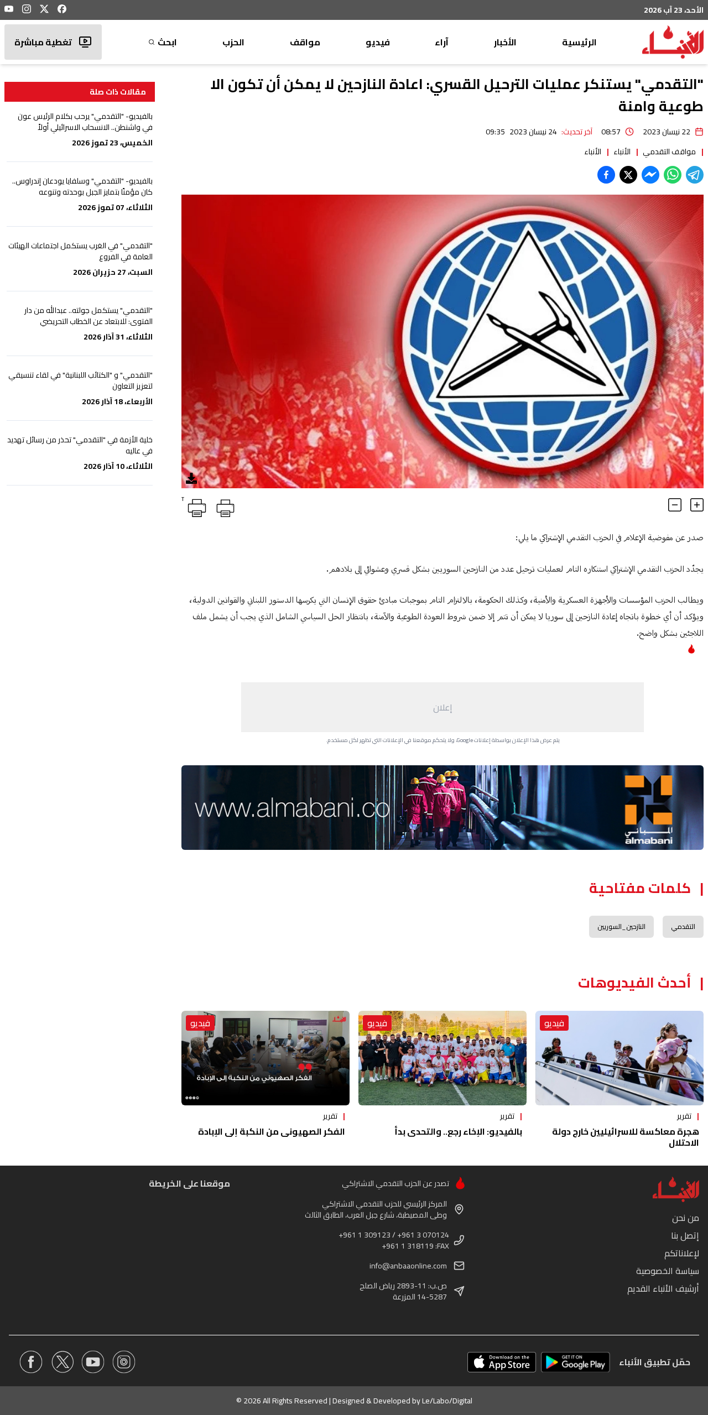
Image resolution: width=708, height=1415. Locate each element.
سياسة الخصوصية (667, 1270)
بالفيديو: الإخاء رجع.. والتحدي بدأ (458, 1131)
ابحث (167, 42)
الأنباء (622, 151)
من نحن (685, 1217)
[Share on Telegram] (695, 175)
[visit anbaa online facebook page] (31, 1362)
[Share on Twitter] (628, 175)
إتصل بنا (685, 1235)
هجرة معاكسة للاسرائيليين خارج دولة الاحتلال (625, 1137)
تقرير (684, 1116)
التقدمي (683, 926)
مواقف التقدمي (669, 151)
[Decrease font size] (674, 504)
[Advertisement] (442, 707)
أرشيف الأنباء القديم (663, 1288)
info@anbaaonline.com (408, 1266)
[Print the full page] (223, 506)
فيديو (378, 42)
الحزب (233, 42)
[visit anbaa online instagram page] (124, 1362)
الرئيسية (579, 42)
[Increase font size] (697, 504)
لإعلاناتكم (681, 1253)
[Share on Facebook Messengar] (650, 175)
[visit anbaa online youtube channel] (93, 1362)
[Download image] (191, 478)
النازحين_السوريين (621, 926)
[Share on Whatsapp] (672, 175)
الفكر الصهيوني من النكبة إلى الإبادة (271, 1131)
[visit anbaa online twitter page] (62, 1362)
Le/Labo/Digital (447, 1400)
